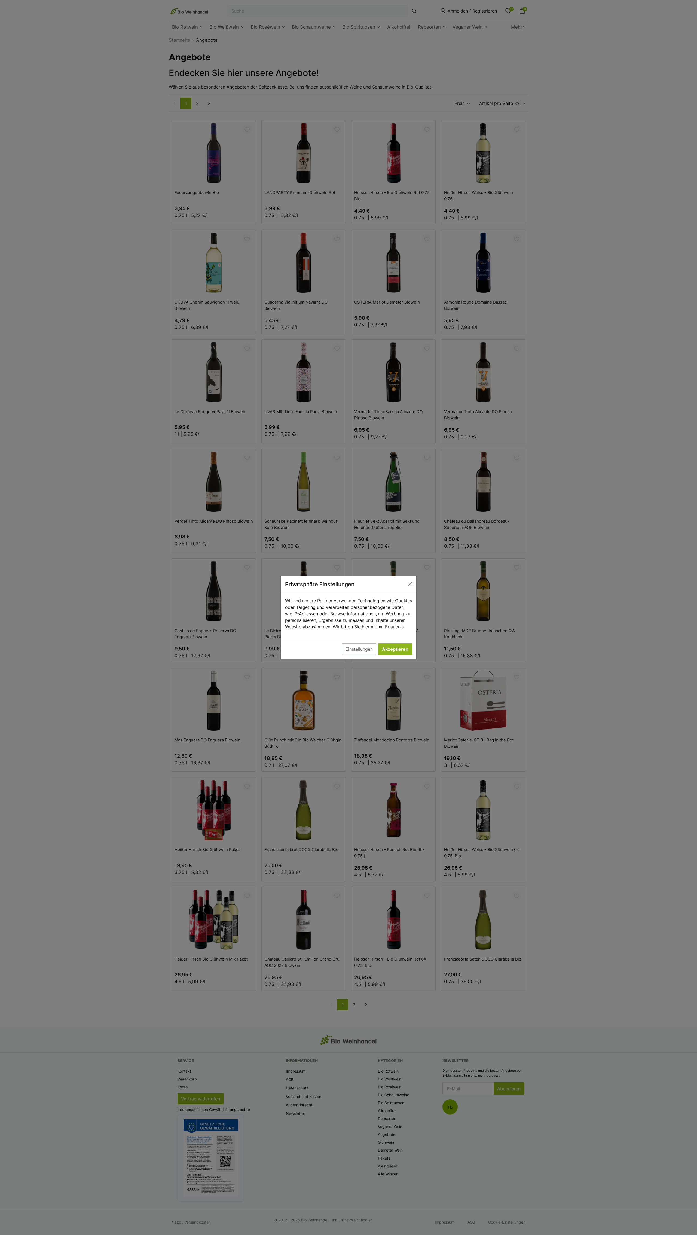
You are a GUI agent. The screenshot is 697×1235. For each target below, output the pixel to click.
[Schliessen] (409, 584)
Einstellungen (359, 649)
